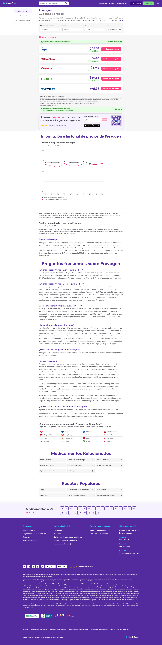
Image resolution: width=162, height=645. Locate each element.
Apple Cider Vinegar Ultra (78, 465)
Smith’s (88, 435)
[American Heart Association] (71, 615)
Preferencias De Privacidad (78, 629)
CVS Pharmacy (112, 431)
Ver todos (30, 512)
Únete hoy (118, 109)
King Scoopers (69, 435)
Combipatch (101, 490)
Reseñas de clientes (61, 544)
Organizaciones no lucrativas (34, 534)
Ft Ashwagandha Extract (105, 465)
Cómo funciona (122, 3)
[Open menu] (158, 3)
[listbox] (50, 28)
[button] (48, 37)
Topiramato (44, 495)
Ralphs (88, 438)
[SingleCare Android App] (62, 566)
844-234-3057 (124, 540)
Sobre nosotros (29, 530)
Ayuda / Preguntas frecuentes (66, 540)
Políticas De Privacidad (58, 629)
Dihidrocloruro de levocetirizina (108, 495)
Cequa (42, 490)
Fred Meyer (110, 435)
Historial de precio (21, 16)
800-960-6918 (124, 546)
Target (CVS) (48, 435)
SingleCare (31, 637)
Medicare (58, 534)
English (25, 629)
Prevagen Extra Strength (77, 460)
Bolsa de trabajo (29, 540)
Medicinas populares (98, 530)
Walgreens (47, 431)
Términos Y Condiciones (39, 629)
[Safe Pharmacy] (32, 616)
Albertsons (47, 441)
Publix (88, 441)
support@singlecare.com (129, 553)
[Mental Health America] (59, 615)
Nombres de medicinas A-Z (100, 534)
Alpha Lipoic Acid (103, 460)
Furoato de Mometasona (77, 495)
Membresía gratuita (115, 41)
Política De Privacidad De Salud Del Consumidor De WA (110, 629)
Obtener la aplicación (106, 3)
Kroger (67, 431)
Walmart (89, 431)
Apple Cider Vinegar (47, 465)
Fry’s (45, 438)
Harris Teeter (69, 438)
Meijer (67, 441)
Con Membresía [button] (95, 51)
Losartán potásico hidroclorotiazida (80, 490)
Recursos (26, 537)
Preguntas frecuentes (22, 20)
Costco (109, 441)
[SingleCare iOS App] (50, 566)
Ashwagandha (74, 471)
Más (119, 20)
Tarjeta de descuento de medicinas (68, 537)
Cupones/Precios (21, 11)
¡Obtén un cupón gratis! (111, 49)
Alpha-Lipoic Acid (46, 460)
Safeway (110, 438)
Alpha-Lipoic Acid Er (47, 471)
